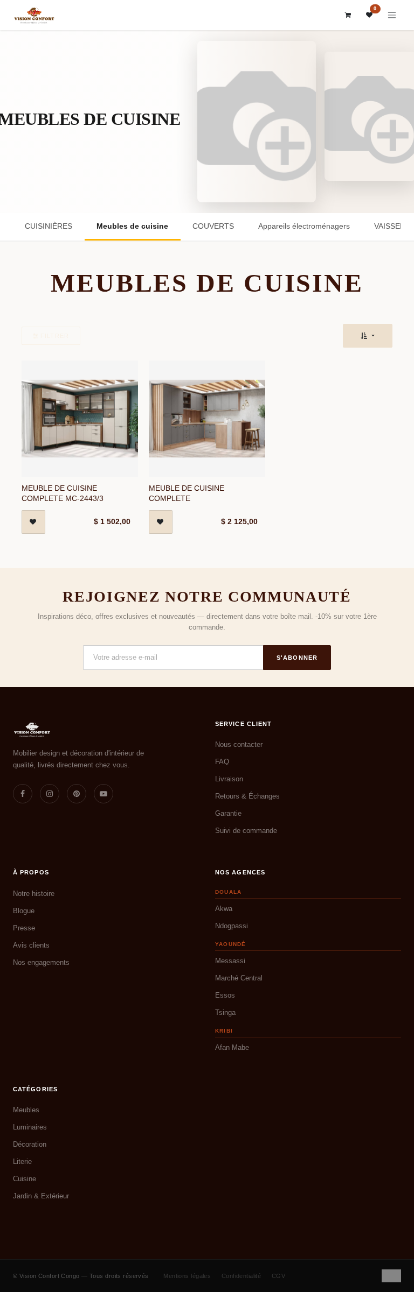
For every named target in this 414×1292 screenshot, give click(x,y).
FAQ (222, 762)
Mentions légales (187, 1276)
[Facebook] (22, 793)
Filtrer (54, 336)
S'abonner (297, 657)
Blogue (23, 911)
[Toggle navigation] (392, 15)
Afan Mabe (232, 1047)
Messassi (230, 961)
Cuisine (24, 1179)
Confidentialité (241, 1276)
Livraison (229, 779)
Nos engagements (41, 962)
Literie (22, 1161)
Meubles (26, 1110)
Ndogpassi (231, 926)
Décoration (29, 1144)
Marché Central (239, 978)
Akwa (223, 909)
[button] (367, 336)
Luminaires (30, 1127)
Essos (225, 995)
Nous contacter (239, 744)
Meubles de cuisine (132, 226)
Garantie (228, 813)
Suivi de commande (246, 831)
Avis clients (31, 945)
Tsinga (225, 1012)
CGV (278, 1276)
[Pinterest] (76, 793)
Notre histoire (33, 893)
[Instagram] (49, 793)
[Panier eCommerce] (348, 15)
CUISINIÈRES (48, 226)
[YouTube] (103, 793)
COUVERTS (213, 226)
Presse (24, 928)
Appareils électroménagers (304, 226)
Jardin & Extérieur (41, 1196)
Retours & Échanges (247, 796)
